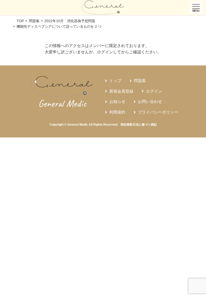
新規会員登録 (121, 91)
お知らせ (117, 101)
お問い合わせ (150, 101)
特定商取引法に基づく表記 (139, 124)
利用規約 (117, 112)
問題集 (140, 81)
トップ (115, 81)
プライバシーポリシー (158, 112)
